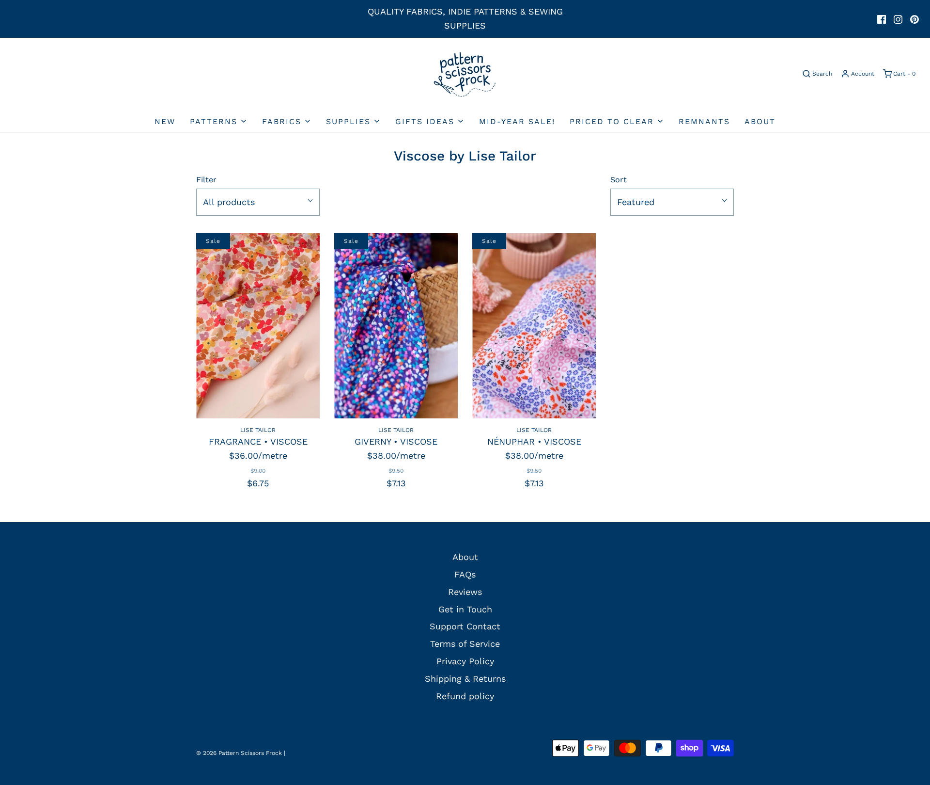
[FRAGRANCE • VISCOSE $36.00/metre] (258, 325)
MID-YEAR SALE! (517, 121)
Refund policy (465, 696)
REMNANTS (704, 121)
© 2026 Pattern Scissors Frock (239, 753)
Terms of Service (465, 644)
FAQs (465, 574)
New (165, 121)
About (759, 121)
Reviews (465, 592)
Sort (618, 179)
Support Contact (465, 626)
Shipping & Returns (465, 678)
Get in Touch (465, 609)
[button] (258, 202)
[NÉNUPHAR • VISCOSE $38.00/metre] (534, 325)
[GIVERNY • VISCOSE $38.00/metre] (396, 325)
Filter (206, 179)
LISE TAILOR (258, 430)
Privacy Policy (465, 661)
